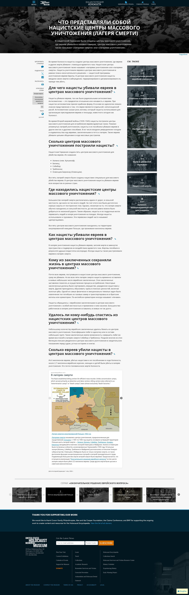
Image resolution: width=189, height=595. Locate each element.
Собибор (94, 442)
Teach (77, 556)
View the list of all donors (101, 523)
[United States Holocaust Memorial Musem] (36, 542)
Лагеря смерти (38, 93)
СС (42, 107)
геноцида (67, 440)
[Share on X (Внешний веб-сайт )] (42, 74)
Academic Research (81, 564)
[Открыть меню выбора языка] (43, 114)
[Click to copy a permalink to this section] (114, 92)
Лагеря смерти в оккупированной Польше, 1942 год (71, 434)
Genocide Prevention (81, 572)
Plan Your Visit (60, 552)
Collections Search (109, 556)
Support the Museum (62, 564)
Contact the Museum (52, 585)
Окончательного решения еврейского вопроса (88, 459)
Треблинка (102, 442)
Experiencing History (109, 568)
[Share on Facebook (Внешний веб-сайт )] (43, 77)
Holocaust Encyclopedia (110, 552)
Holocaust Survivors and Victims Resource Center (118, 560)
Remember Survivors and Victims (85, 568)
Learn (77, 552)
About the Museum (33, 585)
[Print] (42, 84)
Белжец (87, 442)
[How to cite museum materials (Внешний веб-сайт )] (42, 66)
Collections (78, 560)
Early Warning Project (110, 572)
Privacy (80, 585)
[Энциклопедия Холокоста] (94, 3)
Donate (59, 568)
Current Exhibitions (62, 556)
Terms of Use (68, 585)
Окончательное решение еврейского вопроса (39, 100)
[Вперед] (50, 398)
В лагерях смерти (62, 375)
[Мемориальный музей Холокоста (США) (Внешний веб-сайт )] (45, 3)
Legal (102, 585)
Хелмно (80, 442)
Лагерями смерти (58, 437)
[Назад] (121, 398)
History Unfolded (108, 564)
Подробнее (183, 54)
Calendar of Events (62, 560)
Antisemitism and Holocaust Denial (86, 576)
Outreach (78, 580)
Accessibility (91, 585)
